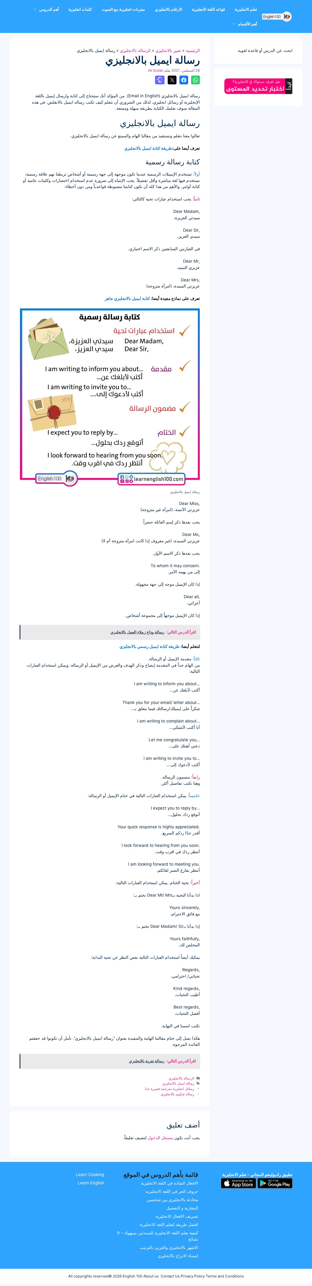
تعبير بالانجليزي (168, 50)
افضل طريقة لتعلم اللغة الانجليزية (169, 1224)
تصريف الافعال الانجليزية (177, 1216)
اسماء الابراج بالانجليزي (178, 1255)
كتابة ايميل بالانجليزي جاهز (127, 298)
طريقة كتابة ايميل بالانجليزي (148, 148)
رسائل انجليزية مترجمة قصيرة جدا (169, 1089)
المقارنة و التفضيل (182, 1208)
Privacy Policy (193, 1276)
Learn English (91, 1182)
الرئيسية (193, 50)
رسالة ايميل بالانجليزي (178, 1083)
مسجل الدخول (160, 1137)
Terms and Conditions (225, 1276)
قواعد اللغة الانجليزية (208, 9)
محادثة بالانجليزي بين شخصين (172, 1199)
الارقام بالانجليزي (168, 9)
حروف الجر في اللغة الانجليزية (172, 1191)
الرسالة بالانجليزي (135, 50)
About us (151, 1276)
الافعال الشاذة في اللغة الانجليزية (169, 1183)
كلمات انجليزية (80, 9)
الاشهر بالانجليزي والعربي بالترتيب (169, 1247)
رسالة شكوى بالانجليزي (177, 1094)
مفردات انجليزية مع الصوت (123, 9)
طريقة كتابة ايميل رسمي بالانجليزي (149, 646)
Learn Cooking (90, 1174)
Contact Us (170, 1276)
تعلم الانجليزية (246, 9)
